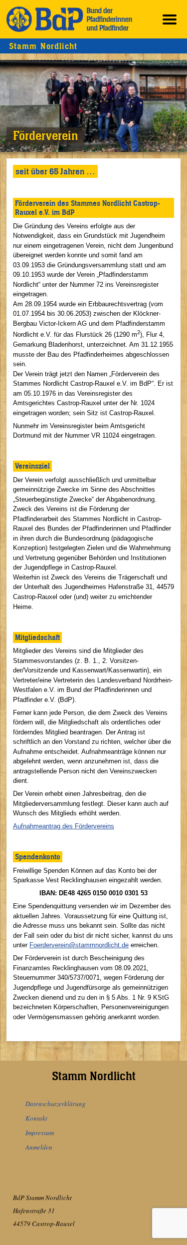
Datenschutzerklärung (55, 1103)
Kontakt (36, 1118)
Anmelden (38, 1147)
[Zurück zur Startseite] (69, 19)
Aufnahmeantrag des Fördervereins (63, 826)
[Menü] (170, 19)
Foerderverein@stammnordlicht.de (79, 945)
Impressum (39, 1132)
